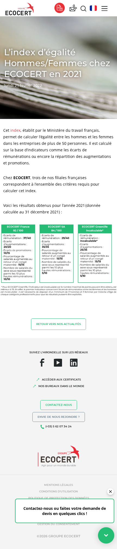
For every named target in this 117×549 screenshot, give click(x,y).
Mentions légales (58, 485)
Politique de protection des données (58, 498)
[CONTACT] (73, 8)
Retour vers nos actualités (58, 324)
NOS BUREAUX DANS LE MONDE (61, 386)
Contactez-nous (58, 405)
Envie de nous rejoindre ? (59, 417)
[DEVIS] (59, 8)
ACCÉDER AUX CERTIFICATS (61, 379)
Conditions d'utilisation (58, 491)
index (15, 130)
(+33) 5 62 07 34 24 (58, 426)
